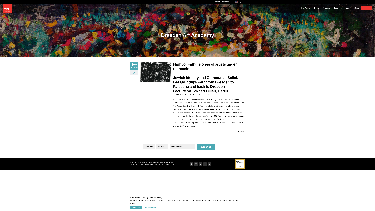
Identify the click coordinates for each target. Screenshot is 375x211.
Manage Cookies (170, 162)
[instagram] (196, 164)
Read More (241, 131)
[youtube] (209, 164)
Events (187, 95)
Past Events (193, 95)
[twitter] (200, 164)
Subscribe (206, 147)
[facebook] (191, 164)
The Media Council (143, 166)
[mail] (205, 164)
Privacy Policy (158, 164)
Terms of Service (167, 164)
